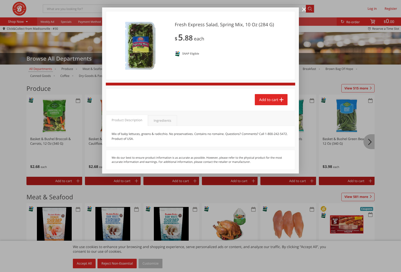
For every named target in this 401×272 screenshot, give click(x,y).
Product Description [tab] (127, 120)
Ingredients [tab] (162, 120)
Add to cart (268, 99)
